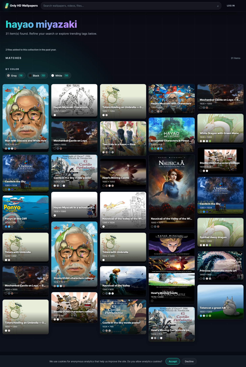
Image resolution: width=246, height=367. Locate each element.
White (61, 75)
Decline (189, 361)
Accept (173, 361)
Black (39, 75)
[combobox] (129, 5)
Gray (16, 75)
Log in (231, 5)
